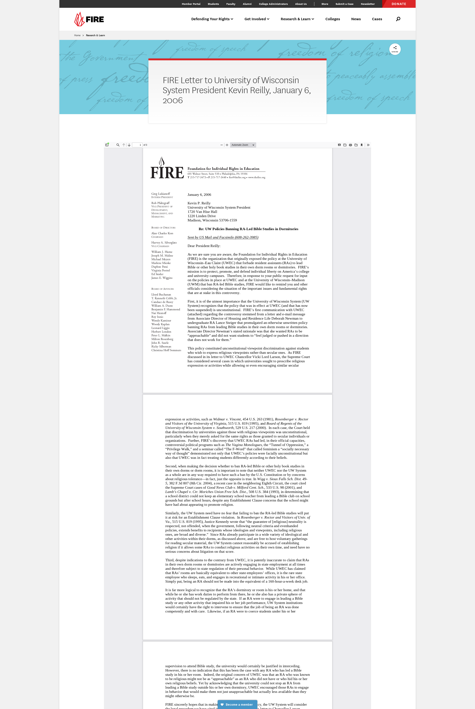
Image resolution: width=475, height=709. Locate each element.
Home (77, 35)
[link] (90, 19)
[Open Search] (398, 19)
